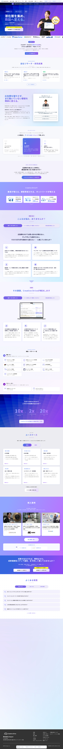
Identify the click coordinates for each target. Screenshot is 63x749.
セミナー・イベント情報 (55, 734)
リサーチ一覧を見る (31, 84)
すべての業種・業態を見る (31, 490)
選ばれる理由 (12, 1)
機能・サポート (18, 1)
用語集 (34, 739)
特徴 (34, 732)
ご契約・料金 (31, 586)
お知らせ (41, 1)
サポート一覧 (9, 383)
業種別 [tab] (27, 445)
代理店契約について (54, 732)
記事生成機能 (42, 586)
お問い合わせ (45, 734)
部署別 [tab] (36, 445)
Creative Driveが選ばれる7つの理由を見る (31, 177)
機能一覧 (8, 354)
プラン (23, 1)
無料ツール (36, 1)
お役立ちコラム (46, 737)
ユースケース (45, 739)
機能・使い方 (20, 586)
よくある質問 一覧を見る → (31, 613)
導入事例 (35, 735)
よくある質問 (45, 735)
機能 (34, 734)
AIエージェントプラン (37, 740)
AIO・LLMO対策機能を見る (30, 53)
